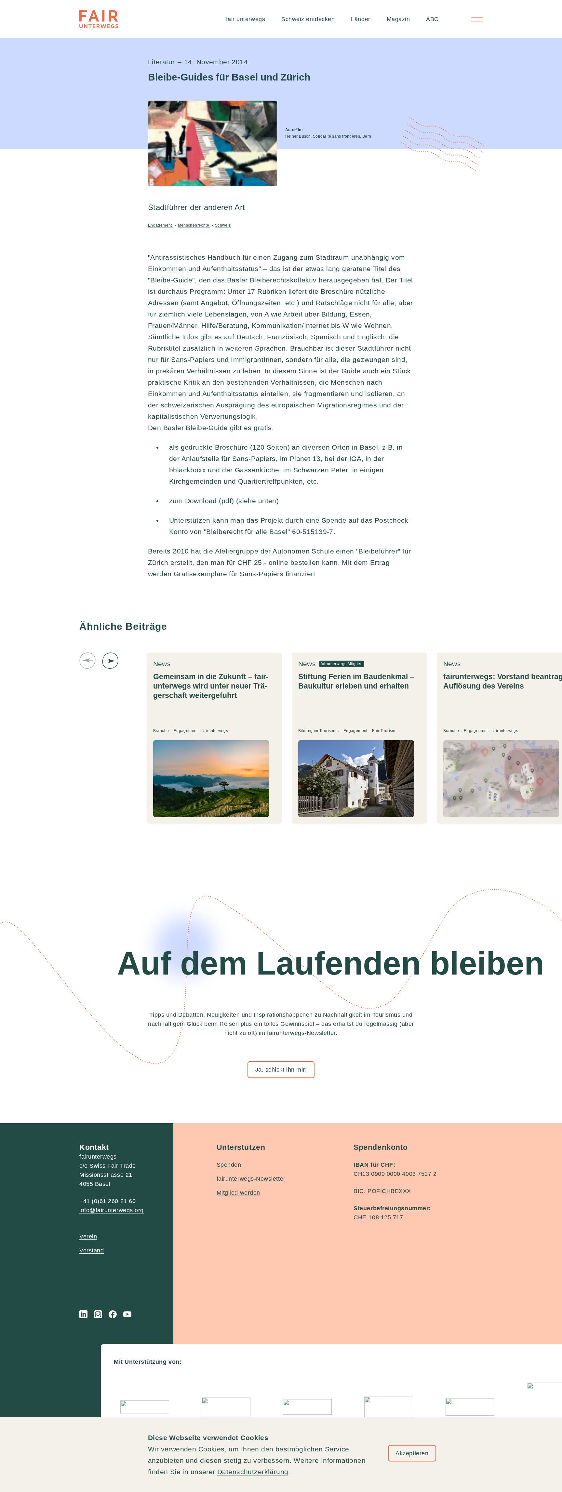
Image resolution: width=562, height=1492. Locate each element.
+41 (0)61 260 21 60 (107, 1201)
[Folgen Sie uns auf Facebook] (113, 1314)
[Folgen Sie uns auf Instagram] (98, 1314)
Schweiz (223, 225)
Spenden (229, 1165)
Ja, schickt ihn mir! (281, 1069)
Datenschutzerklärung (252, 1471)
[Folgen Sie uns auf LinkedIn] (83, 1314)
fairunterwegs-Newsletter (251, 1178)
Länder (360, 19)
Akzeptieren (411, 1453)
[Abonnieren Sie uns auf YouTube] (127, 1314)
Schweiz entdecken (308, 19)
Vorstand (91, 1250)
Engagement (160, 225)
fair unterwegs (245, 19)
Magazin (398, 19)
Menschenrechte (194, 225)
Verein (88, 1236)
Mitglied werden (238, 1192)
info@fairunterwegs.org (111, 1210)
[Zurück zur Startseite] (98, 19)
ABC (432, 19)
